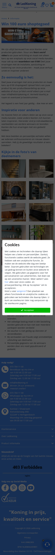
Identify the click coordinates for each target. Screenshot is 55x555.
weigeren (21, 291)
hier (7, 282)
